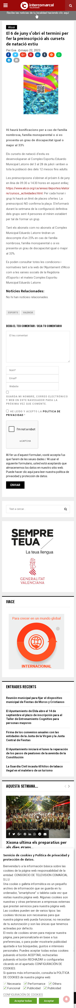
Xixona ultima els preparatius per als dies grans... (36, 845)
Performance (36, 984)
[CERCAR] (65, 509)
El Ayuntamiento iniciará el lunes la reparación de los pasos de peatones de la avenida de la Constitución (37, 753)
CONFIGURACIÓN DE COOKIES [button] (23, 994)
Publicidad (34, 988)
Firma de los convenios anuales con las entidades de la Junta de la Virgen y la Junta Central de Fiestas (35, 736)
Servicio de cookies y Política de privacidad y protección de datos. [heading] (36, 857)
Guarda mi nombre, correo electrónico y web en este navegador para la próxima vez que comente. (37, 400)
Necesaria (14, 984)
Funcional (13, 988)
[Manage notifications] (66, 999)
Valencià (28, 312)
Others (56, 984)
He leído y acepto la (33, 413)
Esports (13, 312)
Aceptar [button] (49, 1000)
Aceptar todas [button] (23, 1000)
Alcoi (11, 27)
